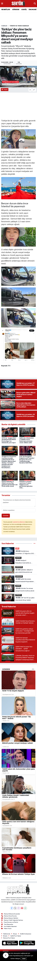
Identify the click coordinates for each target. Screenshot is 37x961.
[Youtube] (22, 908)
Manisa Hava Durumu (10, 916)
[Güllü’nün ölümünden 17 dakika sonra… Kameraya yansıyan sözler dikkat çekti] (27, 432)
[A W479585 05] (18, 237)
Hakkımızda (6, 934)
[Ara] (35, 3)
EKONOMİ (32, 9)
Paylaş (6, 89)
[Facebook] (11, 908)
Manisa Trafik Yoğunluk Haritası (13, 920)
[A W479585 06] (18, 345)
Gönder (6, 515)
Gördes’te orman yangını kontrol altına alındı (24, 590)
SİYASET (18, 595)
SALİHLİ (18, 557)
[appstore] (10, 943)
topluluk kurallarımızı (19, 522)
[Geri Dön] (6, 955)
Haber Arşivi (7, 928)
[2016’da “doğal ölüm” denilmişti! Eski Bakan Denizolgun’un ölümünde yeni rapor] (10, 432)
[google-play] (27, 943)
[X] (15, 908)
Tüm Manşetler (8, 924)
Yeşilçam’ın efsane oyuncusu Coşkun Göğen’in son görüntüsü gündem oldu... (25, 484)
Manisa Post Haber (9, 938)
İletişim (5, 936)
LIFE (17, 548)
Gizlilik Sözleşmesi (25, 934)
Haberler (4, 26)
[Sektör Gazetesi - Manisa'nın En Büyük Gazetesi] (18, 3)
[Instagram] (18, 908)
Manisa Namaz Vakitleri (11, 918)
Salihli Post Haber (15, 936)
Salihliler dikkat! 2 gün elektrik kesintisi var (24, 571)
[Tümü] (34, 543)
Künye (15, 934)
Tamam (24, 958)
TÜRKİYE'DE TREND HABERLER (19, 26)
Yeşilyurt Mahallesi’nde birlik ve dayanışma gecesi (23, 562)
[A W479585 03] (18, 297)
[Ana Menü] (2, 3)
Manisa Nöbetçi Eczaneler (12, 914)
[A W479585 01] (18, 139)
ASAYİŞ (23, 9)
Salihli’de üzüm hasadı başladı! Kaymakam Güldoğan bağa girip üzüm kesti (24, 580)
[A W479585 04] (18, 318)
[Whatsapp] (25, 908)
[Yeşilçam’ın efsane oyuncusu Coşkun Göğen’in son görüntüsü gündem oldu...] (27, 475)
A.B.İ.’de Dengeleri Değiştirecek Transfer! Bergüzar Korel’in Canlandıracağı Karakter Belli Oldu (26, 460)
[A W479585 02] (18, 276)
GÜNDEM (15, 9)
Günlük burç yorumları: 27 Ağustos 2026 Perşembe (25, 552)
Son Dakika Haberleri (10, 926)
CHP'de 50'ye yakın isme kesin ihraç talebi (24, 599)
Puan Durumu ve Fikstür (11, 922)
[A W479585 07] (18, 188)
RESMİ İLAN (5, 9)
